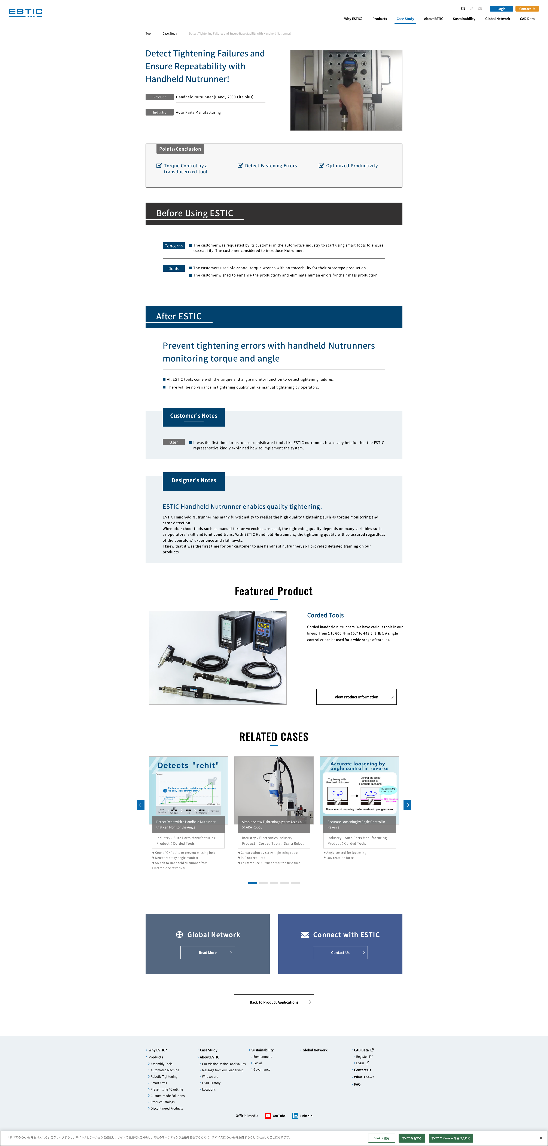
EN (463, 8)
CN (480, 8)
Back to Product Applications (274, 1002)
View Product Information (356, 696)
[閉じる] (541, 1138)
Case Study (405, 18)
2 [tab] (261, 883)
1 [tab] (250, 883)
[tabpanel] (188, 813)
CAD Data (527, 18)
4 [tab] (282, 883)
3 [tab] (272, 883)
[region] (274, 1138)
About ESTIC (433, 18)
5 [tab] (293, 883)
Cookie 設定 (382, 1138)
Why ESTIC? (353, 18)
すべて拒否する (412, 1138)
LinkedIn (306, 1115)
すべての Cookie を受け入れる (451, 1138)
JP (472, 8)
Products (379, 18)
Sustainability (464, 18)
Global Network (497, 18)
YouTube (279, 1115)
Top (148, 33)
